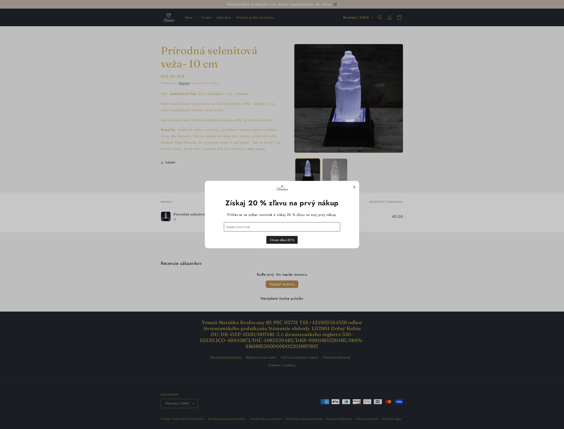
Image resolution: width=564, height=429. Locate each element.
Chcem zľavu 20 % (282, 240)
